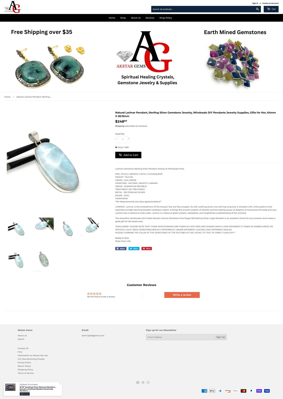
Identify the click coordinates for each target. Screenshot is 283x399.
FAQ (20, 352)
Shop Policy (165, 18)
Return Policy (24, 366)
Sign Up (220, 337)
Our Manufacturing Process (31, 359)
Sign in (255, 3)
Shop (123, 18)
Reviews (150, 18)
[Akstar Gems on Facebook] (137, 383)
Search (21, 339)
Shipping (119, 126)
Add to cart (24, 394)
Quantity (119, 133)
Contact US (23, 348)
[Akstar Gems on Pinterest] (143, 383)
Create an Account (270, 3)
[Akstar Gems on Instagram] (148, 383)
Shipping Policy (25, 369)
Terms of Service (26, 373)
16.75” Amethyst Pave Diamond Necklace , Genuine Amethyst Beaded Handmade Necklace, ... (38, 389)
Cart (273, 9)
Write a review (182, 295)
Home (112, 18)
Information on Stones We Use (33, 355)
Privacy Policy (24, 362)
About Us (136, 18)
